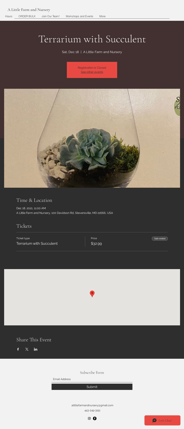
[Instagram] (89, 418)
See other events (92, 72)
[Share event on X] (27, 349)
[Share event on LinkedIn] (35, 349)
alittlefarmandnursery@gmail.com (92, 405)
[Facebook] (94, 418)
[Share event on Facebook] (18, 349)
